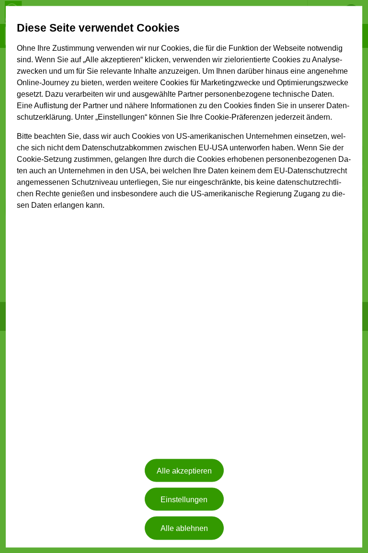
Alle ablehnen (184, 528)
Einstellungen (184, 499)
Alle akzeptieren (184, 470)
